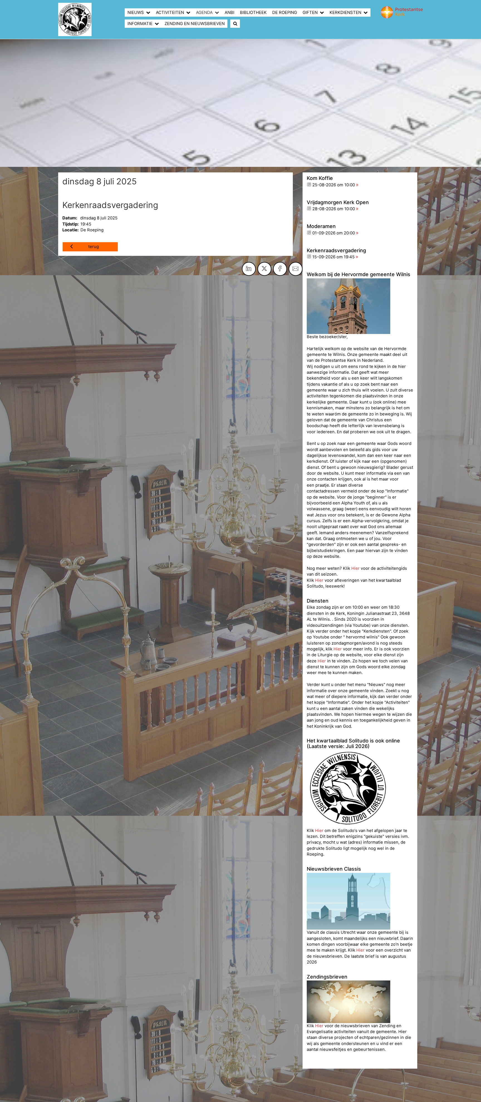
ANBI (229, 12)
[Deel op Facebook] (280, 269)
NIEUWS (135, 12)
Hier (356, 568)
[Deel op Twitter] (264, 269)
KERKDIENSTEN (345, 12)
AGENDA (204, 12)
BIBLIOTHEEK (253, 12)
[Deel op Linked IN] (249, 269)
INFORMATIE (140, 23)
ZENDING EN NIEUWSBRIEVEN (195, 23)
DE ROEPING (284, 12)
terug (93, 246)
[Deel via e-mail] (296, 269)
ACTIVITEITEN (170, 12)
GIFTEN (310, 12)
